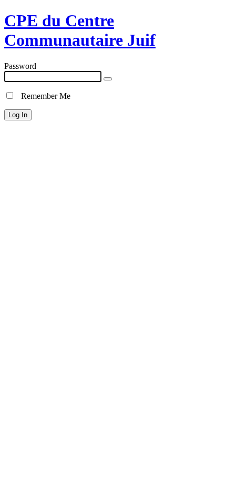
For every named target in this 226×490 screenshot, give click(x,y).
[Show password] (108, 78)
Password (20, 66)
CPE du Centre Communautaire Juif (80, 30)
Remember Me (42, 95)
